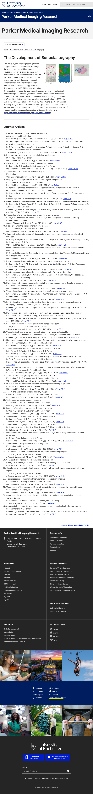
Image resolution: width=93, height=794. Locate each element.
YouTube (55, 688)
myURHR (7, 597)
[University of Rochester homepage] (13, 4)
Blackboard (8, 593)
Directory (7, 577)
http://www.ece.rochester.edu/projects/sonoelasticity (27, 112)
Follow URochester (56, 698)
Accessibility (9, 632)
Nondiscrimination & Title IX (14, 642)
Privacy (37, 778)
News (55, 629)
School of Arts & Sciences (60, 568)
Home (6, 50)
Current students (56, 541)
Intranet (7, 568)
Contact (7, 574)
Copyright (45, 778)
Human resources (10, 581)
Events (56, 633)
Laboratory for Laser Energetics (62, 590)
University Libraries (57, 608)
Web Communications (12, 571)
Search (24, 767)
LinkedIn (55, 694)
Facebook (38, 688)
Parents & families (57, 544)
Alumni (53, 550)
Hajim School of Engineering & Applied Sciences (22, 13)
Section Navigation (13, 44)
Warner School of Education (61, 587)
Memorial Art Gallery (58, 611)
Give (55, 4)
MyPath (7, 600)
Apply (44, 4)
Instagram (39, 694)
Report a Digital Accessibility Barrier (75, 525)
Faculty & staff (55, 547)
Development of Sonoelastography (31, 50)
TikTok (54, 691)
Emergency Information (60, 778)
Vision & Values (10, 635)
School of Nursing (57, 581)
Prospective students (58, 537)
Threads (38, 698)
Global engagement (11, 629)
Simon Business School (59, 584)
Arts (55, 640)
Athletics (56, 636)
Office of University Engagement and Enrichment (22, 638)
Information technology (13, 590)
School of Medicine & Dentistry (62, 577)
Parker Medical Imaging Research (30, 17)
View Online (67, 152)
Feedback (28, 778)
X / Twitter (39, 691)
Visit (49, 4)
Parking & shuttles (11, 587)
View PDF (68, 139)
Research (13, 50)
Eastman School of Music (60, 574)
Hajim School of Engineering (61, 571)
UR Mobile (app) (10, 584)
